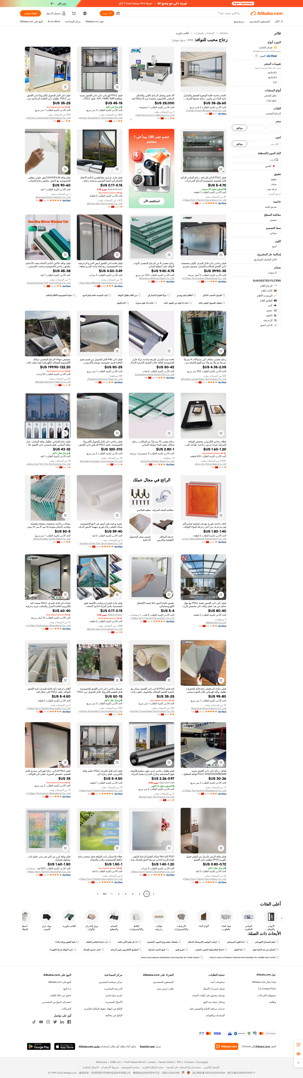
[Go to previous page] (153, 894)
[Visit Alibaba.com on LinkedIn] (62, 1022)
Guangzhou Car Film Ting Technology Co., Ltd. (47, 464)
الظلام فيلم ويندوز (185, 295)
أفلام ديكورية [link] (182, 33)
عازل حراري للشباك (92, 949)
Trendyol (189, 1062)
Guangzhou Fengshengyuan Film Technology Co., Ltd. (47, 282)
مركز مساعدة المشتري (110, 982)
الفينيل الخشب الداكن (212, 295)
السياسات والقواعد (215, 1015)
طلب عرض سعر (165, 988)
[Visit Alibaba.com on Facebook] (69, 1022)
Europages (202, 1062)
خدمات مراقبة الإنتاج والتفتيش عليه (207, 1008)
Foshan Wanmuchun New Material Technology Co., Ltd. (203, 538)
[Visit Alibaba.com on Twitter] (55, 1022)
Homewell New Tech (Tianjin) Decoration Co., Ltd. (203, 200)
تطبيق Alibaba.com (89, 1046)
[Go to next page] (97, 894)
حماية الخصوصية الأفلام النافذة (59, 295)
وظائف (272, 1002)
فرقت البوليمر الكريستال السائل (202, 942)
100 (104, 894)
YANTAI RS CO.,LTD (216, 622)
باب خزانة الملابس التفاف (97, 942)
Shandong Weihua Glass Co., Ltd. (156, 278)
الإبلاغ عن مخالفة (113, 1015)
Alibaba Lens (262, 1046)
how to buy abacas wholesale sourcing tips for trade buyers (170, 957)
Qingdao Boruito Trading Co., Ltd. (52, 381)
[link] (298, 1044)
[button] (118, 13)
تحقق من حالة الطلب (60, 995)
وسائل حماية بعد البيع (214, 1002)
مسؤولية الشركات (267, 995)
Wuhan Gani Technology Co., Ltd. (104, 203)
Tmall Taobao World (134, 1062)
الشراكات (66, 1008)
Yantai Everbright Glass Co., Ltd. (157, 461)
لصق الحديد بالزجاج (156, 949)
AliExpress (101, 1062)
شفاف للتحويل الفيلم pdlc (210, 303)
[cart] (73, 13)
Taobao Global (166, 1062)
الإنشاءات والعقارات (204, 33)
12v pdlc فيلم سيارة (145, 303)
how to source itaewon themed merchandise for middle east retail (242, 957)
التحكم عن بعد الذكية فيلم (264, 949)
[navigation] (256, 463)
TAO (179, 1062)
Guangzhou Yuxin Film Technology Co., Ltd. (99, 543)
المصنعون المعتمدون (163, 982)
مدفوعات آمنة (218, 982)
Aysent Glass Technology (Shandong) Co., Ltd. (203, 278)
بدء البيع (67, 988)
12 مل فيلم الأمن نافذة (127, 942)
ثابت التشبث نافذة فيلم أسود (94, 295)
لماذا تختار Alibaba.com (264, 982)
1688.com (115, 1062)
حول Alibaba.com (266, 974)
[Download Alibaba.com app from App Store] (64, 1046)
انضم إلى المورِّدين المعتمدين (56, 1002)
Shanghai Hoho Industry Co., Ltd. (52, 197)
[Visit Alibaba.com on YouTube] (41, 1022)
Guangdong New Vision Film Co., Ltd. (154, 374)
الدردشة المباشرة (113, 988)
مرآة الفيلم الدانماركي (157, 295)
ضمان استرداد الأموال (214, 988)
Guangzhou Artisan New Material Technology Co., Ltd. (99, 282)
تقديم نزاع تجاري (114, 995)
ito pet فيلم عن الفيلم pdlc (176, 303)
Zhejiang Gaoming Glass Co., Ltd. (104, 379)
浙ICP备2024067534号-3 (241, 1072)
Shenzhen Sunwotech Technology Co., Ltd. (99, 117)
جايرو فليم (180, 949)
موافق (239, 127)
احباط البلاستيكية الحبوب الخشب (209, 949)
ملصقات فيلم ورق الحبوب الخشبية (162, 942)
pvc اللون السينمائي (236, 942)
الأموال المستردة (113, 1002)
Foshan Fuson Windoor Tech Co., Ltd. (206, 110)
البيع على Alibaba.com (59, 982)
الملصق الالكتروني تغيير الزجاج (124, 949)
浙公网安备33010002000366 (208, 1072)
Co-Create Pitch (267, 988)
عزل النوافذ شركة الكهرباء (61, 949)
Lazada (151, 1062)
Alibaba (224, 33)
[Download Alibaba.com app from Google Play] (39, 1046)
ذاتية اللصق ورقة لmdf (65, 942)
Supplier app (147, 1046)
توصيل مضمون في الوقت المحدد (208, 995)
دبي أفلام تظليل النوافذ (127, 295)
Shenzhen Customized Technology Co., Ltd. (47, 117)
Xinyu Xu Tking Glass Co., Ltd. (210, 464)
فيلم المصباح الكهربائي (265, 942)
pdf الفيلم (121, 303)
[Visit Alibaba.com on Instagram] (48, 1022)
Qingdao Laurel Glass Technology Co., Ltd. (203, 379)
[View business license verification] (183, 1072)
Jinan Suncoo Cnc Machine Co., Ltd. (154, 115)
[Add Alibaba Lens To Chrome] (226, 1046)
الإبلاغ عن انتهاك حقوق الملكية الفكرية (103, 1008)
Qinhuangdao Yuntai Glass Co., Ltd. (51, 538)
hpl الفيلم (238, 949)
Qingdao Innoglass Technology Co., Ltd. (101, 461)
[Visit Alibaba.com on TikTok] (34, 1022)
